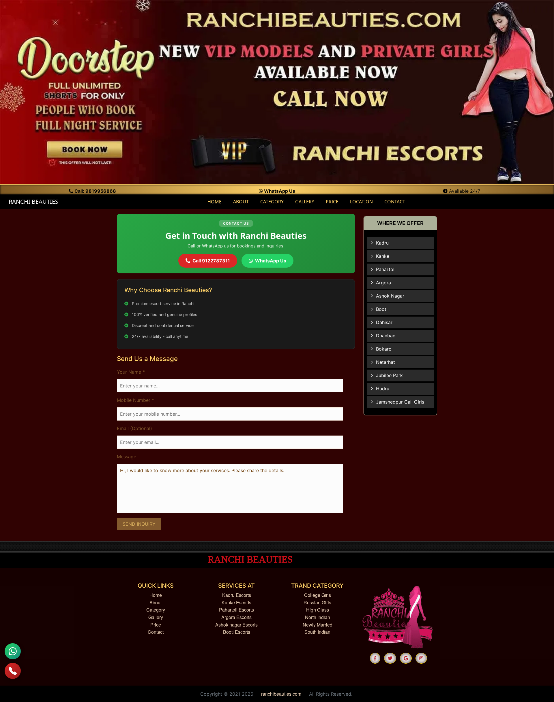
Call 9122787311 (211, 261)
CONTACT (394, 201)
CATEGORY (272, 201)
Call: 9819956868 (94, 191)
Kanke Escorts (236, 602)
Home (155, 595)
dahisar (384, 322)
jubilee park (389, 375)
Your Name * (131, 372)
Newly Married (317, 624)
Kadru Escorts (236, 595)
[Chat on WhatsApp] (13, 651)
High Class (317, 609)
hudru (382, 388)
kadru (382, 243)
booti (382, 309)
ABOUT (241, 201)
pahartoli (386, 269)
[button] (375, 658)
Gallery (155, 617)
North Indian (317, 617)
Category (155, 609)
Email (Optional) (134, 428)
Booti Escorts (236, 632)
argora (383, 282)
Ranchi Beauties (33, 201)
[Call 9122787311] (13, 671)
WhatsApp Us (279, 191)
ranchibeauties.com (281, 693)
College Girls (317, 595)
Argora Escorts (236, 617)
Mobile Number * (135, 400)
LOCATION (361, 201)
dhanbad (386, 335)
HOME (216, 201)
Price (155, 624)
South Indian (317, 632)
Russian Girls (317, 602)
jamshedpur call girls (400, 402)
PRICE (332, 201)
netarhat (385, 362)
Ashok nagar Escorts (236, 624)
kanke (382, 256)
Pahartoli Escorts (236, 609)
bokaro (384, 349)
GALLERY (304, 201)
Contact (156, 632)
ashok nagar (390, 296)
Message (126, 456)
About (155, 602)
